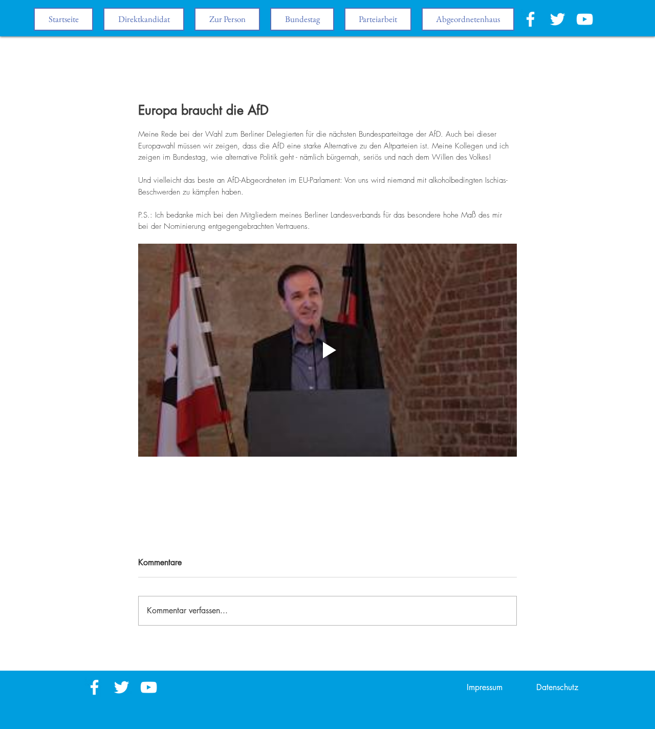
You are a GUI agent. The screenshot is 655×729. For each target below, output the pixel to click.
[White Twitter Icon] (557, 19)
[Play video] (327, 350)
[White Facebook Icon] (530, 19)
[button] (302, 19)
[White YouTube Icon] (585, 19)
